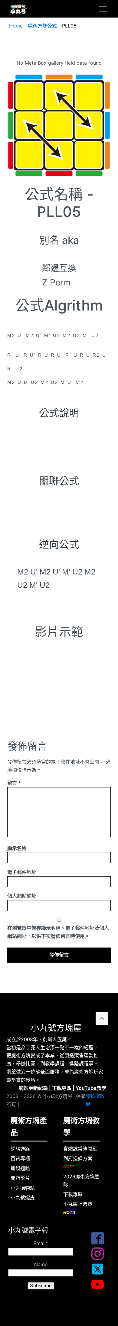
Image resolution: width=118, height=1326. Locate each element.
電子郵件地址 (21, 872)
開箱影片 (20, 1178)
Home (16, 26)
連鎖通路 (20, 1168)
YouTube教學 (91, 1088)
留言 (14, 783)
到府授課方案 (77, 1162)
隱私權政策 (95, 1100)
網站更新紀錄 (33, 1088)
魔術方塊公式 (42, 26)
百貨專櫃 (20, 1158)
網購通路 (20, 1149)
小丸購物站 (23, 1188)
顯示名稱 (17, 848)
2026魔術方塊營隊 (81, 1180)
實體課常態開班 (80, 1149)
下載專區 (61, 1088)
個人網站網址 (21, 896)
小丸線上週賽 (77, 1208)
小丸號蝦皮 (23, 1198)
